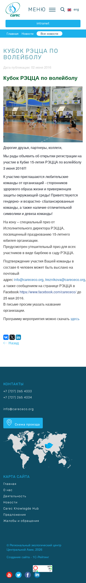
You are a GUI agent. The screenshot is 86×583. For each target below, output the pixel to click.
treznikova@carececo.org (65, 279)
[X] (12, 337)
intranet (43, 23)
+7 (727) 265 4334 (17, 397)
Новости (28, 33)
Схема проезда (27, 424)
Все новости (49, 33)
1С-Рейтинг (41, 557)
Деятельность (14, 496)
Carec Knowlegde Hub (21, 508)
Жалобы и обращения (21, 521)
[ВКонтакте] (6, 337)
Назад (13, 342)
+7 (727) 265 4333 (17, 391)
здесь (74, 318)
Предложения (14, 515)
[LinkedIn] (18, 337)
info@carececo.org (28, 279)
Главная (13, 33)
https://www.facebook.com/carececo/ (48, 291)
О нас (8, 490)
